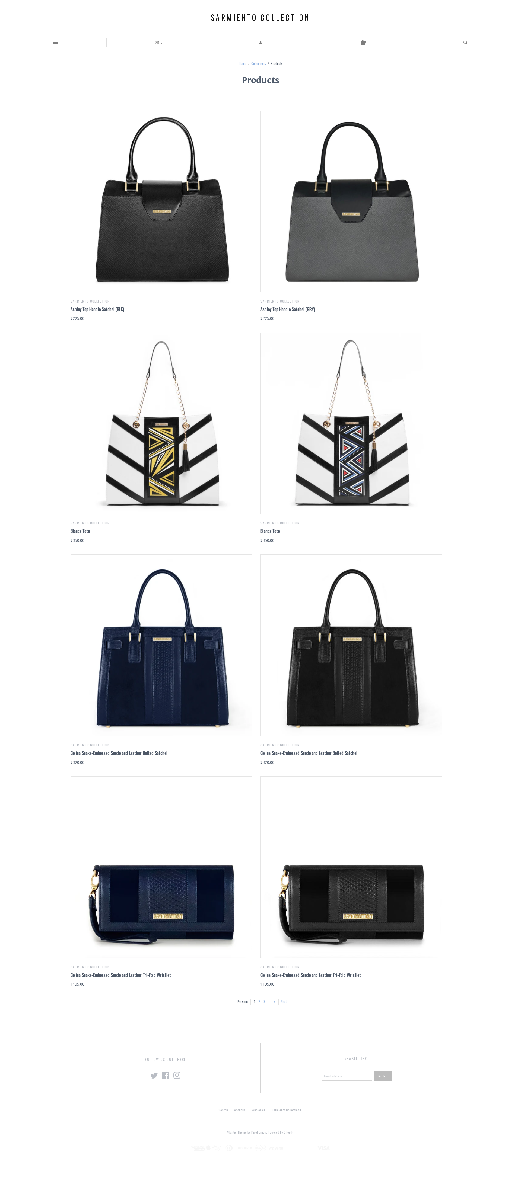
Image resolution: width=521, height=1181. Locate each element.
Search (223, 1110)
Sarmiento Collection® (287, 1110)
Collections (258, 63)
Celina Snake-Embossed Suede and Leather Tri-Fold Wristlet (121, 975)
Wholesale (258, 1110)
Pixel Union (258, 1132)
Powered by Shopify (281, 1132)
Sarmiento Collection (260, 17)
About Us (240, 1110)
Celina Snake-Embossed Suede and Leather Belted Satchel (119, 753)
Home (242, 63)
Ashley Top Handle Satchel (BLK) (97, 309)
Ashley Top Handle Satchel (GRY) (287, 309)
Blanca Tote (80, 531)
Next (284, 1001)
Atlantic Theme (237, 1132)
